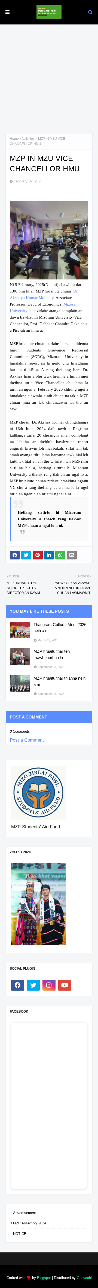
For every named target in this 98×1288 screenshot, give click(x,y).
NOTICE (19, 1234)
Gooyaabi (84, 1278)
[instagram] (49, 985)
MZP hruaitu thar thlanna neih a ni (59, 681)
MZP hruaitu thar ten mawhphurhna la (51, 654)
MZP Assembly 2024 (29, 1223)
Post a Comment (27, 740)
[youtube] (64, 985)
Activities (28, 139)
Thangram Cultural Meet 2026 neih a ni (59, 627)
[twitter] (33, 985)
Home (14, 139)
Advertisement (24, 1213)
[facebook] (17, 985)
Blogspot (44, 1278)
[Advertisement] (49, 76)
